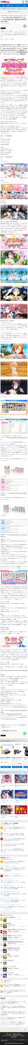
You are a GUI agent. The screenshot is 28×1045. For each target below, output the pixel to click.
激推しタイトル (16, 11)
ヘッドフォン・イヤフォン (7, 744)
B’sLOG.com (13, 1037)
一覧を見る (24, 740)
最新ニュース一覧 (21, 8)
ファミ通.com (22, 1035)
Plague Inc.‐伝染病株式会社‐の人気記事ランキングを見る (10, 891)
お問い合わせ (9, 1034)
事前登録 (10, 11)
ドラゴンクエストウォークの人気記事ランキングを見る (11, 873)
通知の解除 (15, 1035)
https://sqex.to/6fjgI (5, 629)
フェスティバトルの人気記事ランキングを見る (9, 898)
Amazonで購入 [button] (6, 767)
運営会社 (19, 1034)
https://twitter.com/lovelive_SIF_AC (14, 714)
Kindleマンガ (18, 744)
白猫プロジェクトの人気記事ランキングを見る (9, 880)
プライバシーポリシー (7, 1035)
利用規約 (14, 1034)
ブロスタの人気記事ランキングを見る (7, 885)
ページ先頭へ (24, 1029)
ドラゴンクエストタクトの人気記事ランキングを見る (10, 904)
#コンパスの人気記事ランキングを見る (8, 865)
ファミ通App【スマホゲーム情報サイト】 (9, 8)
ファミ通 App (5, 2)
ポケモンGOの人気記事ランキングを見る (8, 911)
